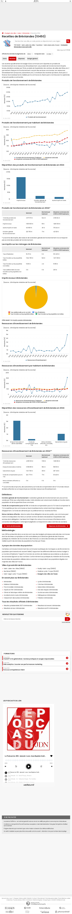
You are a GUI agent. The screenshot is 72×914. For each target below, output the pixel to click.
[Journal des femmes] (9, 908)
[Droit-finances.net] (62, 908)
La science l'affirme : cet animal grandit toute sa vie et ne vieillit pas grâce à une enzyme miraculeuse (35, 821)
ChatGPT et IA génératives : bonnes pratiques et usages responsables (28, 658)
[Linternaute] (45, 908)
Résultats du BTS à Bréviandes (48, 608)
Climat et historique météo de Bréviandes (18, 592)
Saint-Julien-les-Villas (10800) (14, 568)
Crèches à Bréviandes (45, 584)
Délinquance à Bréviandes (47, 595)
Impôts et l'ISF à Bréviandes (13, 589)
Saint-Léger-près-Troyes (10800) (15, 574)
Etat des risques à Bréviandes (48, 589)
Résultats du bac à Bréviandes (14, 608)
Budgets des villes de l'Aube (48, 574)
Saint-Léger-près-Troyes (51, 45)
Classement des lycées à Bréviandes (16, 598)
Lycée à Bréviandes (44, 581)
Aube (19, 33)
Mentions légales (37, 900)
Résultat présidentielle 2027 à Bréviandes (18, 605)
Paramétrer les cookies (64, 898)
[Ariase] (45, 912)
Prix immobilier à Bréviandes (13, 587)
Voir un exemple (66, 622)
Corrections (29, 900)
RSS (24, 900)
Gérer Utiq (9, 900)
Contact (34, 898)
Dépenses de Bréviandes (57, 526)
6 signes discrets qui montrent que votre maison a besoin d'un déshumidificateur (29, 828)
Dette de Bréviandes (13, 526)
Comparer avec (39, 53)
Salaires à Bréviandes (11, 584)
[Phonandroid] (62, 912)
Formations (9, 653)
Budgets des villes (10, 33)
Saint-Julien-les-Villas (28, 45)
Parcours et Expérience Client (14, 669)
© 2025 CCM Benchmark (58, 900)
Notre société (22, 898)
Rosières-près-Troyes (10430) (48, 571)
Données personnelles (51, 898)
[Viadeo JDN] (27, 912)
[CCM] (27, 908)
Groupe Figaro (47, 900)
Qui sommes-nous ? (7, 898)
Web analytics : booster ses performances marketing (22, 663)
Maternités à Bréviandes (46, 587)
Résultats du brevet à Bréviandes (49, 605)
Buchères (39, 45)
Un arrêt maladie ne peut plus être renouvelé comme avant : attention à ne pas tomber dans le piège (35, 831)
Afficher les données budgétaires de (13, 53)
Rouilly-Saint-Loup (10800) (47, 568)
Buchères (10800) (10, 571)
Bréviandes (26, 33)
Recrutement (41, 898)
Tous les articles (17, 900)
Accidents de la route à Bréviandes (16, 595)
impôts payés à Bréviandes (22, 320)
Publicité (29, 898)
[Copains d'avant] (9, 912)
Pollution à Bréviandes (45, 598)
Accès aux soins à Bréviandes (48, 592)
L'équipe (16, 898)
